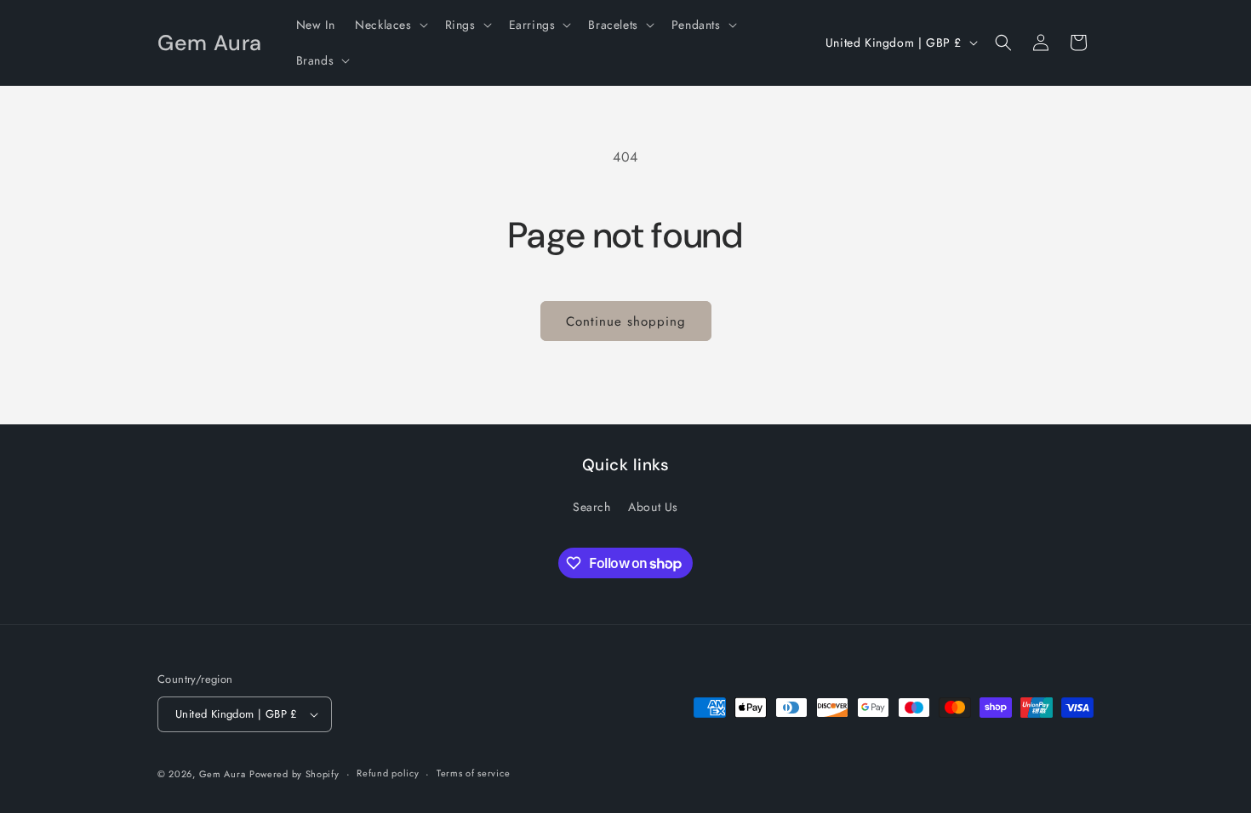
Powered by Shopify (294, 774)
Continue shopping (626, 321)
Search (592, 506)
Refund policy (388, 773)
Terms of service (473, 773)
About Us (653, 506)
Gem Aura (222, 774)
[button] (389, 25)
